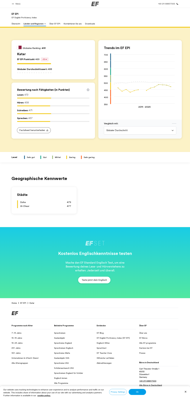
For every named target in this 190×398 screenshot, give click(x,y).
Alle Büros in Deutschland (150, 385)
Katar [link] (31, 303)
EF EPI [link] (23, 303)
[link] (24, 15)
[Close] (185, 392)
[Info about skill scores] (88, 89)
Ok (137, 392)
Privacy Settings (118, 392)
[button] (17, 4)
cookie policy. (44, 395)
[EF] (95, 4)
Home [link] (14, 303)
